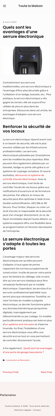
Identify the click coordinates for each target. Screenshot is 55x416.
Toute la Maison (30, 5)
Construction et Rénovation (18, 360)
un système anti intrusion (19, 324)
